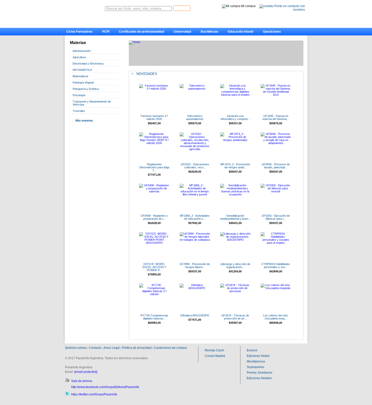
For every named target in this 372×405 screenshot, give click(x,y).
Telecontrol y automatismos (194, 117)
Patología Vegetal (83, 82)
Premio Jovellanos (259, 372)
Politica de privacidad (137, 348)
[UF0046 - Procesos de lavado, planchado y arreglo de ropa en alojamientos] (276, 143)
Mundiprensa (256, 361)
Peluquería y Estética (86, 88)
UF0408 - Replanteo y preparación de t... (154, 217)
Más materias (84, 120)
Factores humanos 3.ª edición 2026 (154, 117)
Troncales (79, 110)
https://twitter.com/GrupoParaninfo (94, 394)
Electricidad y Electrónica (88, 63)
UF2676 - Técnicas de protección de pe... (235, 317)
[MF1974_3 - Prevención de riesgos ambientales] (235, 139)
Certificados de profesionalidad (141, 31)
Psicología (79, 95)
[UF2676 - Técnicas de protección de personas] (235, 291)
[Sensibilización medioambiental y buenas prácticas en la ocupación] (235, 194)
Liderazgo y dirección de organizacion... (235, 265)
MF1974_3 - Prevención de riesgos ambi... (235, 166)
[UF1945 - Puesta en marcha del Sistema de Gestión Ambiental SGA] (276, 94)
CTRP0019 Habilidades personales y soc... (275, 265)
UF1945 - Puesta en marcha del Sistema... (275, 117)
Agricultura (79, 57)
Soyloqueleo (255, 367)
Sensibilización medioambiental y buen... (235, 217)
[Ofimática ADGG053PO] (195, 288)
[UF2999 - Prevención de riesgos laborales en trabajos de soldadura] (195, 239)
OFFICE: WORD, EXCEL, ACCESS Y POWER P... (154, 267)
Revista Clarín (214, 350)
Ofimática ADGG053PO (194, 315)
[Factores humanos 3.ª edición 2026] (154, 88)
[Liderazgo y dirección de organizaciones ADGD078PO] (235, 239)
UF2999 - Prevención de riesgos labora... (195, 265)
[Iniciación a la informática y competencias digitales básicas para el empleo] (235, 94)
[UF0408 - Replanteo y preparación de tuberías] (154, 191)
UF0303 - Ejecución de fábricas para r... (276, 217)
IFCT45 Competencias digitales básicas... (154, 317)
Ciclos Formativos (79, 31)
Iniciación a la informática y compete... (235, 117)
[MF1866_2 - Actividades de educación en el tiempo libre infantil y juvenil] (195, 194)
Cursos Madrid (215, 356)
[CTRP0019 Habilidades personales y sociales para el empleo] (276, 242)
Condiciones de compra (170, 348)
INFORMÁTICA (82, 69)
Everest (252, 350)
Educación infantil (240, 31)
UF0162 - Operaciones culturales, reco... (195, 166)
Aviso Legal (112, 348)
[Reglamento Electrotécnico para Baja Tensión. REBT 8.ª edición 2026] (154, 143)
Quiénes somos (76, 348)
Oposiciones (272, 31)
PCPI (105, 31)
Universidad (182, 31)
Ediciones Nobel (258, 356)
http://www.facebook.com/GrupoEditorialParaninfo (105, 387)
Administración (82, 50)
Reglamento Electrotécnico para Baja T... (154, 167)
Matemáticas (80, 76)
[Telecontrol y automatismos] (195, 88)
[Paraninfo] (85, 7)
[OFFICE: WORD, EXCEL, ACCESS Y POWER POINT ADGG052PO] (154, 242)
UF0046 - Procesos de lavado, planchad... (276, 166)
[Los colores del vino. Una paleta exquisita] (276, 288)
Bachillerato (209, 31)
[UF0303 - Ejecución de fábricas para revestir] (276, 191)
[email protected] (85, 372)
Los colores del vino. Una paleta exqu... (275, 317)
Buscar (181, 8)
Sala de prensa (81, 381)
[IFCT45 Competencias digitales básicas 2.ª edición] (154, 294)
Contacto (95, 348)
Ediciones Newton (259, 378)
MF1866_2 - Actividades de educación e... (195, 217)
